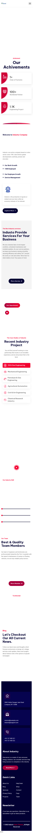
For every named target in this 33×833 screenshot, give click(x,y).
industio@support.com (11, 722)
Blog (4, 787)
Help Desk (19, 783)
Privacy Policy (7, 793)
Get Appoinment (12, 305)
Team (18, 797)
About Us (6, 783)
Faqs (17, 793)
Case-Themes (18, 824)
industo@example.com (11, 720)
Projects (5, 797)
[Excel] (3, 3)
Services (5, 790)
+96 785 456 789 (12, 321)
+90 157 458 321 (9, 738)
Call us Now (8, 319)
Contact (18, 790)
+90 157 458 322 (9, 740)
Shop (17, 787)
